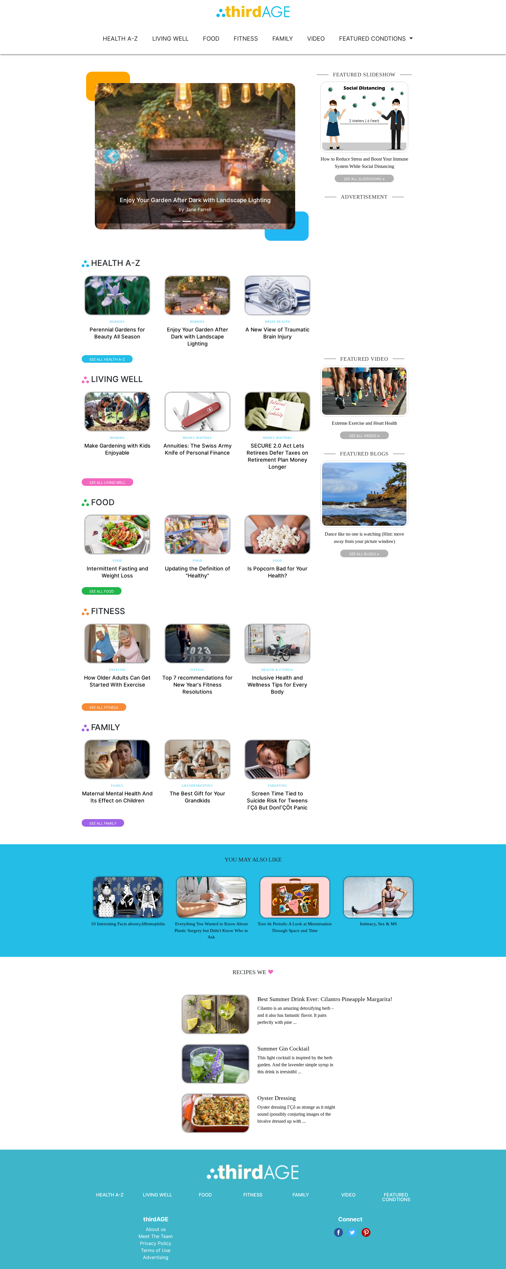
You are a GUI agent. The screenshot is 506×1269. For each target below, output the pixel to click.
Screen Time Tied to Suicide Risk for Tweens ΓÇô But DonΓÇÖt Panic (277, 800)
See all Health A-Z (107, 359)
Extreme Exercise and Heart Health (364, 423)
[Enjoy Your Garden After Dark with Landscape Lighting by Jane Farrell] (206, 156)
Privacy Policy (155, 1243)
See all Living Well (107, 482)
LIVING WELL (170, 38)
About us (156, 1229)
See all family (103, 823)
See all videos (364, 436)
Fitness (197, 669)
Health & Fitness (277, 669)
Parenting (277, 785)
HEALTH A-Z (120, 38)
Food (117, 560)
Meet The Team (156, 1236)
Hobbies (117, 321)
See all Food (101, 591)
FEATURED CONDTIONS (373, 38)
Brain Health (277, 321)
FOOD (211, 38)
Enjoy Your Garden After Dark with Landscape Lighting (197, 336)
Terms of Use (155, 1250)
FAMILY (282, 38)
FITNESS (246, 38)
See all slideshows (364, 179)
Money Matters (197, 437)
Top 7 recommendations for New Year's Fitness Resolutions (197, 685)
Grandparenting (197, 785)
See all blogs (364, 554)
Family (117, 785)
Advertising (155, 1257)
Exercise (117, 669)
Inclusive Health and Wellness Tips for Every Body (277, 685)
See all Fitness (104, 707)
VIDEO (316, 38)
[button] (111, 156)
